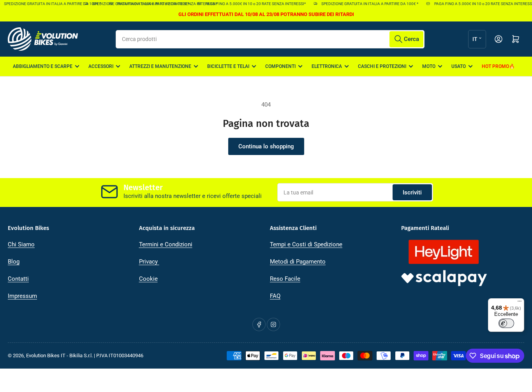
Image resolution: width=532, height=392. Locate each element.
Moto (428, 66)
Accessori (100, 66)
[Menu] (519, 303)
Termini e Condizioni (165, 244)
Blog (13, 261)
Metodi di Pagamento (298, 261)
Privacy (149, 261)
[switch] (506, 323)
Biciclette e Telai (228, 66)
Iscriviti (412, 192)
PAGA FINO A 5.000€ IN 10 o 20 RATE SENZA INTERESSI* (253, 4)
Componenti (280, 66)
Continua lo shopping (266, 146)
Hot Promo (495, 66)
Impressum (22, 295)
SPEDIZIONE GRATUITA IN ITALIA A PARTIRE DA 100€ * (138, 4)
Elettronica (327, 66)
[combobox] (270, 39)
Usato (458, 66)
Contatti (18, 278)
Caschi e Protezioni (382, 66)
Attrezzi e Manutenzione (160, 66)
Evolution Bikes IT (45, 355)
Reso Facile (285, 278)
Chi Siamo (21, 244)
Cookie (148, 278)
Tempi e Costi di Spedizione (306, 244)
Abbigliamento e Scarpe (42, 66)
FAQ (275, 295)
